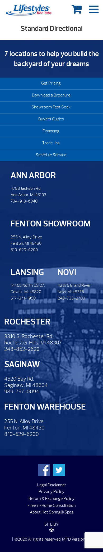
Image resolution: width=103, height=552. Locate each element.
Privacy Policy (51, 491)
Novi (67, 272)
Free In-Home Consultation (51, 505)
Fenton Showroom (51, 223)
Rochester (27, 321)
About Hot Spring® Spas (51, 512)
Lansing (27, 272)
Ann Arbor (33, 175)
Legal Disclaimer (51, 485)
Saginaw (22, 364)
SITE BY (51, 524)
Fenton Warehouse (45, 406)
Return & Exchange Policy (51, 498)
